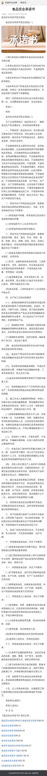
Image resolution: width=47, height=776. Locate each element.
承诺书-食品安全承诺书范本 (13, 746)
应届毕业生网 (11, 3)
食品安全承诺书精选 (10, 731)
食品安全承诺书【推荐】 (12, 756)
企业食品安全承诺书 (10, 761)
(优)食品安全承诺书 (10, 766)
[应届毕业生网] (2, 2)
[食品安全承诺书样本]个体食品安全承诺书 (19, 721)
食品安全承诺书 (8, 726)
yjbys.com (28, 773)
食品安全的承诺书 (9, 741)
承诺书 (23, 3)
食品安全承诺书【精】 (11, 751)
